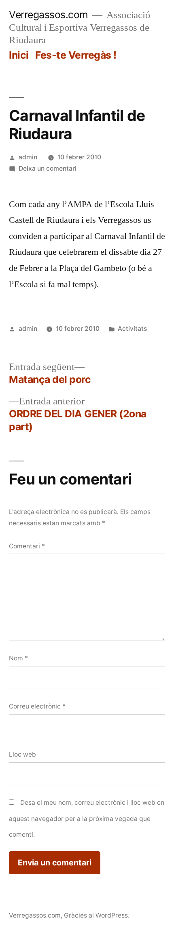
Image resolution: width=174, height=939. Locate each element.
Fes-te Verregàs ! (76, 55)
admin (28, 157)
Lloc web (22, 754)
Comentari (27, 546)
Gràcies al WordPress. (96, 915)
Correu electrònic (37, 706)
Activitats (132, 328)
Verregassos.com (48, 14)
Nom (18, 658)
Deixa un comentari (47, 168)
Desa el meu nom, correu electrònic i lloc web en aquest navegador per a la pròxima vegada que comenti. (86, 818)
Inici (19, 55)
